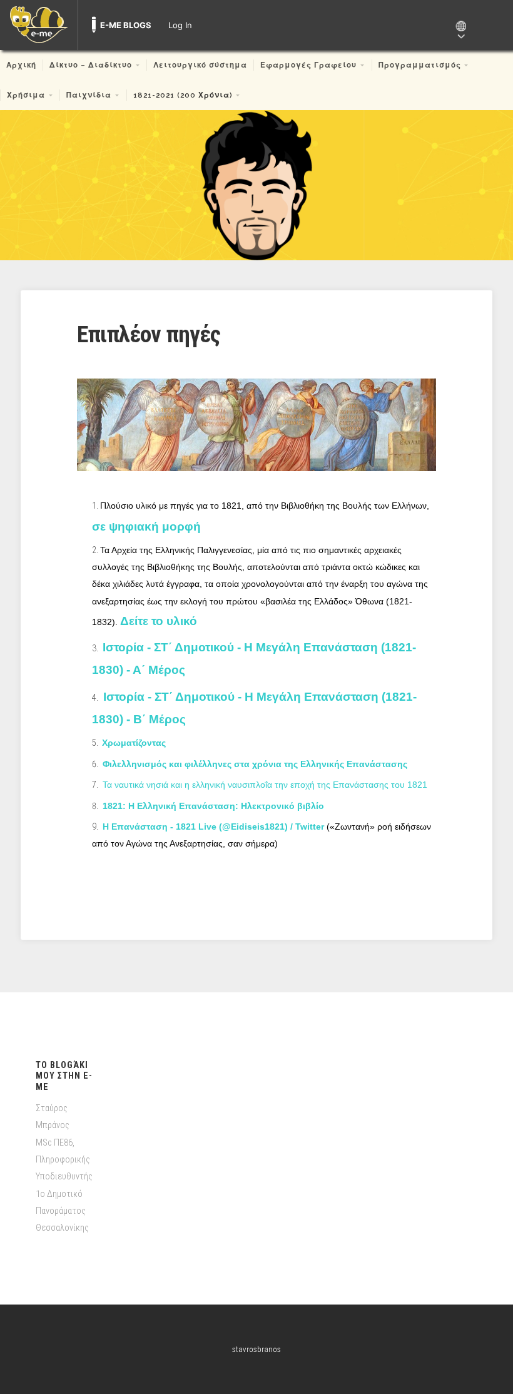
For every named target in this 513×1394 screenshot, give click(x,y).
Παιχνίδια (88, 95)
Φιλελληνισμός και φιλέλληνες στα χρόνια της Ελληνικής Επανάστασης (253, 764)
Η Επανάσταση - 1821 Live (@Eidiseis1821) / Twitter (212, 827)
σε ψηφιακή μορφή (146, 526)
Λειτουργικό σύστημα (200, 65)
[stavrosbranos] (256, 185)
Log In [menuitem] (180, 25)
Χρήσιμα (26, 95)
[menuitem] (39, 25)
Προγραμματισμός (419, 65)
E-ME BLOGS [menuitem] (125, 25)
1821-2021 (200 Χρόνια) (183, 95)
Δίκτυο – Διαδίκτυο (90, 65)
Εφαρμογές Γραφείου (308, 65)
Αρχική (21, 65)
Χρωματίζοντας (134, 743)
